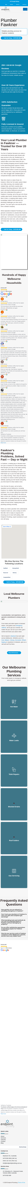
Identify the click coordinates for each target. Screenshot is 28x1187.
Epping (3, 642)
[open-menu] (25, 9)
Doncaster (18, 640)
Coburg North (15, 568)
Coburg (12, 640)
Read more (3, 442)
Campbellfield (6, 577)
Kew (2, 640)
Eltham (24, 640)
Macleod (13, 636)
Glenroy (15, 572)
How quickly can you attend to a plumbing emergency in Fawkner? (12, 910)
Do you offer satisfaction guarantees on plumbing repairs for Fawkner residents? (13, 929)
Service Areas (22, 1147)
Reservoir (5, 572)
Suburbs (11, 4)
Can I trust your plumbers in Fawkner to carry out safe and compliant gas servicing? (14, 915)
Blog (6, 4)
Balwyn (7, 640)
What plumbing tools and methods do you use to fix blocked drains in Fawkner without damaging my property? (13, 922)
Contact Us (24, 4)
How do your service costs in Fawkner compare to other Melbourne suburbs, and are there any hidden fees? (13, 935)
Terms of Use (21, 1182)
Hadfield (5, 568)
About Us (17, 4)
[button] (14, 910)
